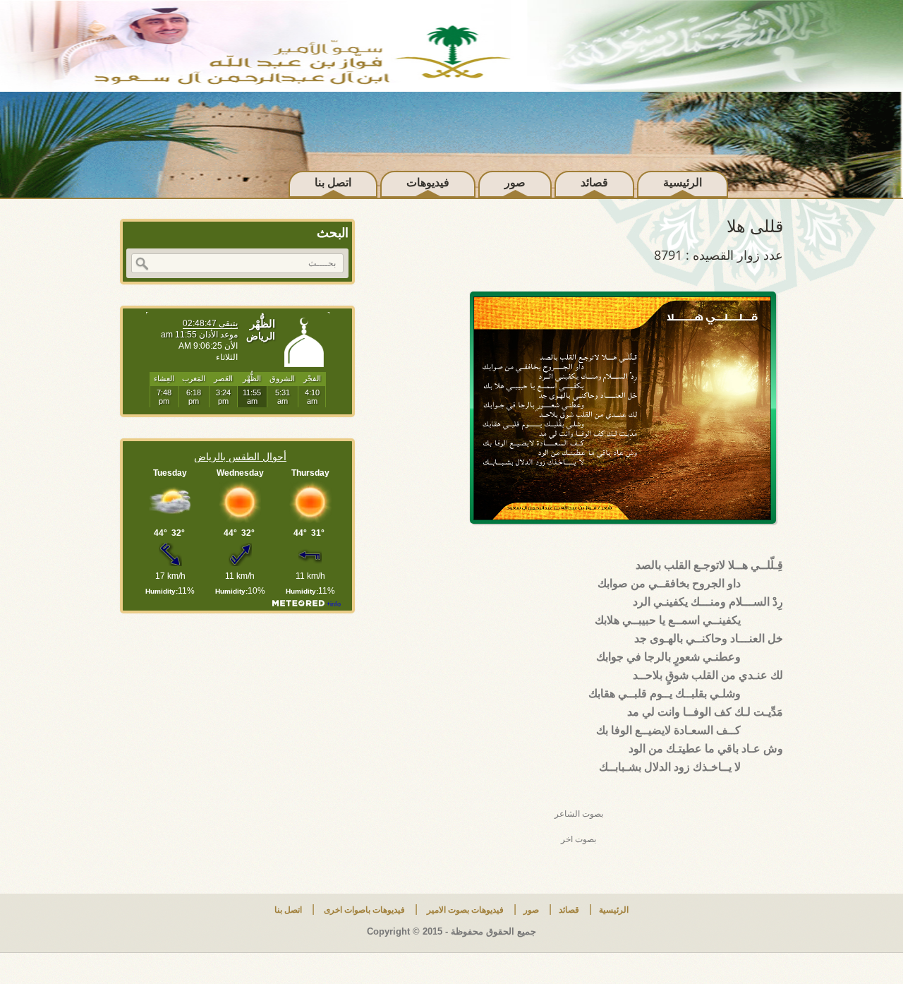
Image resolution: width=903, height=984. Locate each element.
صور (515, 182)
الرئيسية (682, 182)
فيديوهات (427, 182)
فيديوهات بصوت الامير (464, 910)
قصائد (594, 182)
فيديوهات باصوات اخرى (363, 910)
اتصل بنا (333, 182)
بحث (142, 264)
